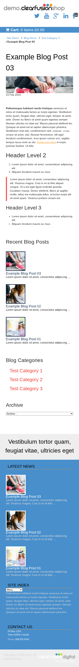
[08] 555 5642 (22, 639)
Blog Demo (30, 38)
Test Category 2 (26, 379)
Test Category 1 (26, 370)
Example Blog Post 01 (23, 339)
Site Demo (13, 38)
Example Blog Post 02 (23, 306)
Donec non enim (46, 142)
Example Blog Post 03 (23, 273)
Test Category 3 (50, 38)
